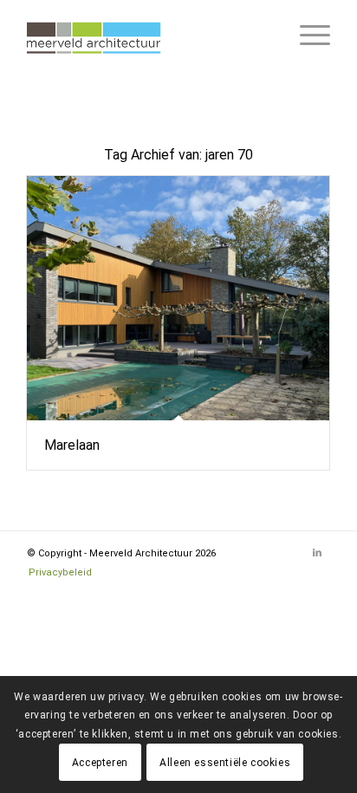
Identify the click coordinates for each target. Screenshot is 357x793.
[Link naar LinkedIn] (317, 553)
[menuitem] (306, 34)
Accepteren (100, 763)
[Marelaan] (178, 298)
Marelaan (72, 445)
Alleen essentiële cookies (224, 763)
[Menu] (306, 34)
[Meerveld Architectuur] (148, 34)
